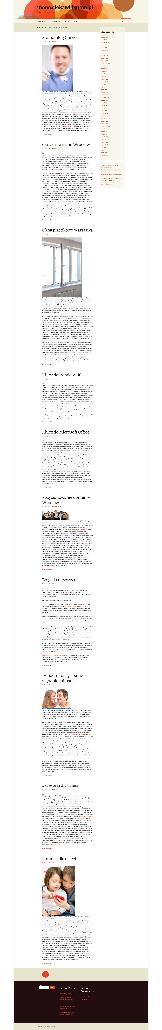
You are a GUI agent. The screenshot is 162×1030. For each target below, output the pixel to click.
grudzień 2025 (104, 58)
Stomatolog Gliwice (60, 37)
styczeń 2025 (104, 87)
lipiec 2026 (104, 40)
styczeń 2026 (104, 55)
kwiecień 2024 (104, 110)
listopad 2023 (104, 123)
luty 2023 (103, 147)
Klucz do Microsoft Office (66, 432)
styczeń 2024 (104, 118)
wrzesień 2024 (105, 97)
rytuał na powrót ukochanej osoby (76, 606)
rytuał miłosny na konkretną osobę (81, 734)
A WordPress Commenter (88, 997)
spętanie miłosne (47, 761)
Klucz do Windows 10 (62, 375)
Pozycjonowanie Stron (54, 21)
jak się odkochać (46, 655)
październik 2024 (105, 95)
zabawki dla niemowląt (60, 925)
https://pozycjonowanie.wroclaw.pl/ (75, 529)
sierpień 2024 (104, 100)
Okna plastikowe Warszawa (67, 230)
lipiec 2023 (104, 134)
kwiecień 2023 (104, 142)
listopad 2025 (104, 61)
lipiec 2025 (104, 71)
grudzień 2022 (104, 152)
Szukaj (40, 985)
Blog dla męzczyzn (59, 579)
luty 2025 (103, 84)
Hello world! (84, 999)
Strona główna (41, 21)
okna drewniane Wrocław (66, 144)
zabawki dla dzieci (85, 953)
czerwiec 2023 (105, 137)
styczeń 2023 (104, 150)
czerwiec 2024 (105, 105)
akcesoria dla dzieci (60, 785)
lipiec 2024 (104, 103)
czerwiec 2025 (105, 74)
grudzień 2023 (104, 121)
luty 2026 (103, 53)
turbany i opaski (66, 927)
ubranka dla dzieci (55, 844)
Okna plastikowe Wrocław (49, 173)
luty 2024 (103, 116)
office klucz (53, 448)
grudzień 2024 (104, 89)
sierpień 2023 (104, 131)
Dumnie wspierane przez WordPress (46, 1026)
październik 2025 (105, 63)
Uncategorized (57, 41)
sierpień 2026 (104, 37)
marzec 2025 (104, 82)
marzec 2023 (104, 144)
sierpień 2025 (104, 68)
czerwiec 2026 (105, 42)
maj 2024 (103, 108)
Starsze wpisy (52, 974)
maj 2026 (103, 45)
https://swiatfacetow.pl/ (59, 655)
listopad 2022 (104, 155)
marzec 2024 (104, 113)
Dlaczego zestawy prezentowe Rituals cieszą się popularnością (68, 1008)
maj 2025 (103, 76)
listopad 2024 (104, 92)
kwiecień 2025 (104, 79)
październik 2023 (105, 126)
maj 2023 (103, 139)
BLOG (75, 21)
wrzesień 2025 (105, 66)
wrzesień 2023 (105, 129)
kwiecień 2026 (104, 47)
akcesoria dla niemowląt (86, 816)
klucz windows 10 (47, 412)
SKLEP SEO (67, 21)
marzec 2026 (104, 50)
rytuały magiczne (71, 741)
